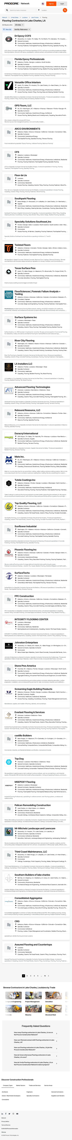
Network (25, 3)
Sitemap (4, 1132)
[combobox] (51, 10)
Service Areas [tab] (48, 1085)
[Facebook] (5, 1114)
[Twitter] (9, 1114)
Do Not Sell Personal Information (10, 1128)
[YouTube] (17, 1114)
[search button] (65, 10)
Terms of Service (6, 1125)
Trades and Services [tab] (35, 1085)
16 (45, 976)
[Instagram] (13, 1114)
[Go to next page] (48, 975)
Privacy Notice (5, 1121)
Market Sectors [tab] (20, 1085)
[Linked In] (2, 1114)
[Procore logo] (11, 4)
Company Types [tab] (7, 1085)
